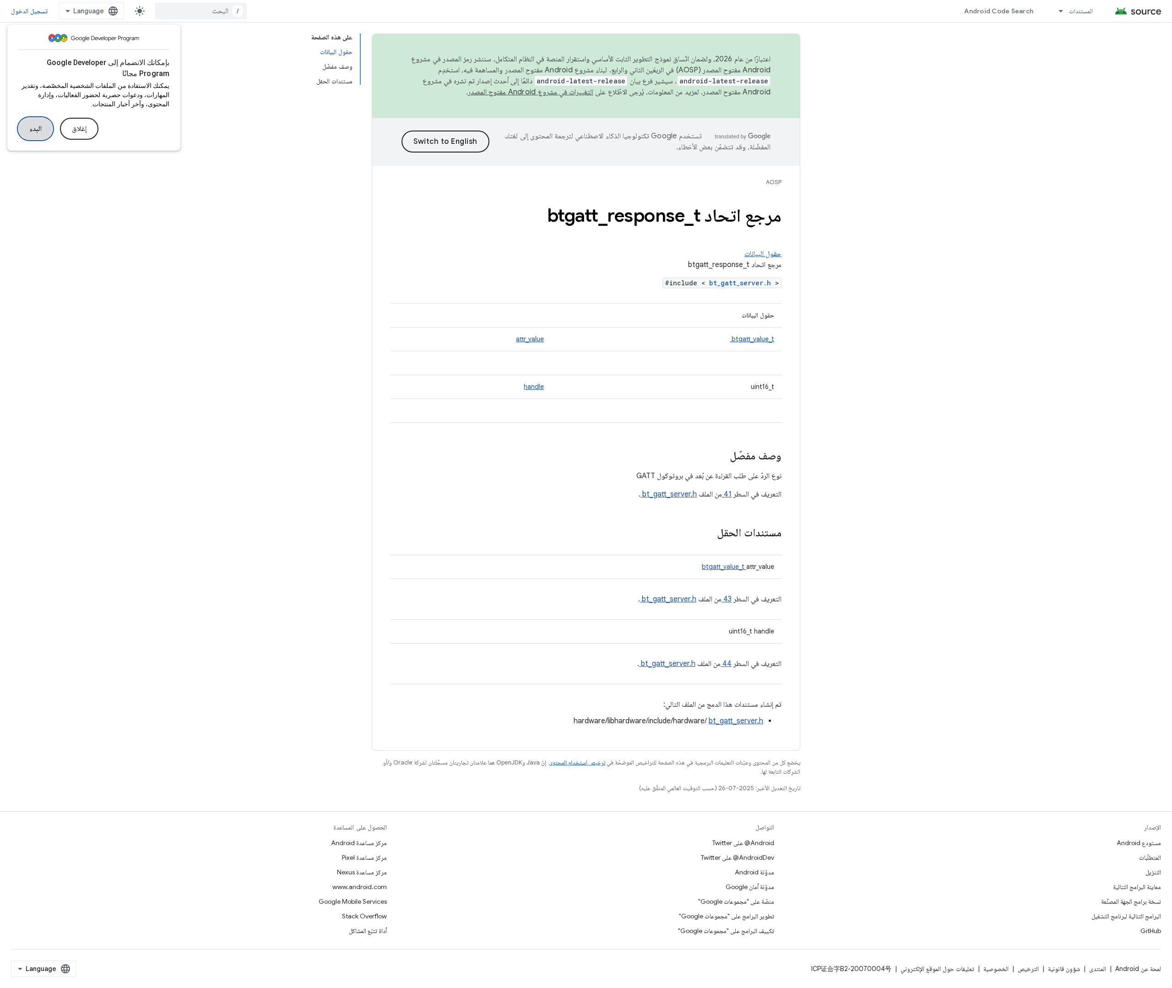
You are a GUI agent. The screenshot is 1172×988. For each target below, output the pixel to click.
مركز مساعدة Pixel (364, 857)
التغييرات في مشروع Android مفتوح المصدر (530, 92)
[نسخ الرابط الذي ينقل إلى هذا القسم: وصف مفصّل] (718, 456)
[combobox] (201, 11)
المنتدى (1097, 968)
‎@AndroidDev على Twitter (737, 857)
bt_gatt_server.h (742, 282)
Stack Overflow (364, 916)
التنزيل (1153, 872)
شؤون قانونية (1064, 968)
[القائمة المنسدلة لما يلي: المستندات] (1056, 11)
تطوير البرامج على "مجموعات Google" (726, 916)
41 (727, 494)
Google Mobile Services (353, 901)
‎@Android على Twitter (743, 843)
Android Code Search (998, 11)
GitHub (1150, 931)
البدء (35, 128)
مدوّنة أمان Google (750, 887)
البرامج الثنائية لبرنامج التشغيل (1126, 916)
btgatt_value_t (752, 339)
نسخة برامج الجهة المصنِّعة (1131, 901)
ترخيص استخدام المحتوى (577, 762)
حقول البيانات (762, 253)
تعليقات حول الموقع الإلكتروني (937, 968)
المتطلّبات (1150, 857)
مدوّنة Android (754, 872)
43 (727, 599)
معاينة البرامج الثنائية (1137, 887)
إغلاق (79, 128)
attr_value (530, 339)
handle (534, 386)
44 (726, 663)
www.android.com (359, 887)
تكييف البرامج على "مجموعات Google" (726, 931)
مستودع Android (1139, 843)
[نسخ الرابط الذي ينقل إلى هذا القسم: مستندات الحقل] (705, 533)
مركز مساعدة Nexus (362, 872)
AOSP (773, 182)
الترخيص (1028, 968)
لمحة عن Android (1138, 968)
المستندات (1081, 11)
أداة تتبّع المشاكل (368, 931)
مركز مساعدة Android (359, 843)
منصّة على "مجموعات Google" (736, 901)
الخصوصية (996, 968)
